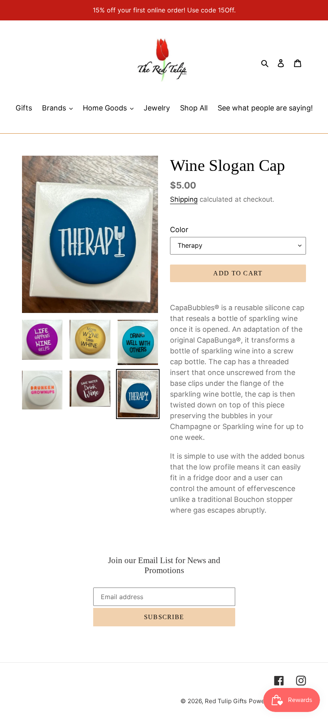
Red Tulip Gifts (226, 701)
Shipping (184, 199)
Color (179, 229)
